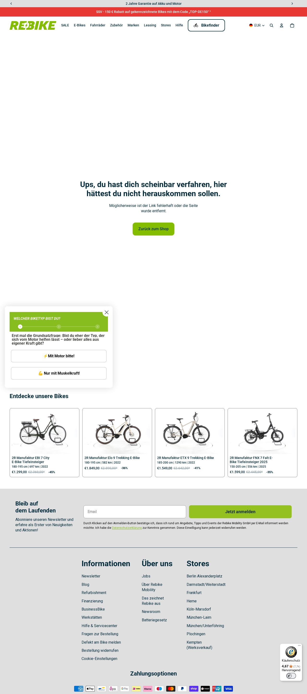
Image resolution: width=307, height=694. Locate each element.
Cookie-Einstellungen (99, 658)
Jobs (146, 576)
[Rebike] (33, 25)
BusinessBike (93, 609)
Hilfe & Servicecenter (99, 625)
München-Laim (199, 617)
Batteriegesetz (154, 620)
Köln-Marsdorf (199, 609)
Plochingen (196, 634)
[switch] (291, 676)
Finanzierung (92, 601)
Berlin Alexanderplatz (204, 576)
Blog (85, 584)
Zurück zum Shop (153, 229)
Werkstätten (92, 617)
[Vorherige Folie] (19, 432)
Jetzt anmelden (240, 511)
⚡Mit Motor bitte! (58, 356)
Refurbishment (94, 592)
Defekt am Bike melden (101, 642)
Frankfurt (194, 592)
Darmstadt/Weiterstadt (206, 584)
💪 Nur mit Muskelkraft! (59, 373)
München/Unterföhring (205, 625)
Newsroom (151, 611)
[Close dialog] (106, 312)
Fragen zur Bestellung (100, 634)
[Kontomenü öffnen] (281, 25)
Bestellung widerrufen (100, 650)
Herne (192, 601)
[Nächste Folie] (70, 432)
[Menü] (299, 646)
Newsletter (91, 576)
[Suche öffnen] (271, 25)
